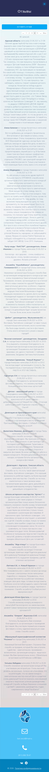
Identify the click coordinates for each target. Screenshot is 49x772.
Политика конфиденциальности (28, 768)
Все (44, 33)
